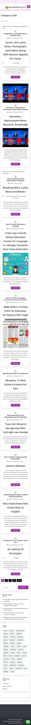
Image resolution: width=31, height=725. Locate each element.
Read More (15, 77)
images (5, 649)
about (5, 630)
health (12, 646)
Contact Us (6, 683)
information (13, 649)
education (20, 637)
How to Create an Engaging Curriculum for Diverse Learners (15, 299)
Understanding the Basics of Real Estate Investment (15, 495)
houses (19, 646)
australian (18, 633)
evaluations (20, 640)
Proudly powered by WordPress (12, 721)
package (19, 659)
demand (13, 637)
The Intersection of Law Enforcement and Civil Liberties (15, 416)
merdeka (10, 38)
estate (5, 640)
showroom (21, 665)
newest (24, 655)
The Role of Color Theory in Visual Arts (15, 541)
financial (12, 643)
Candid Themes (18, 723)
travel (25, 668)
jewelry (13, 652)
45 (14, 580)
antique (6, 633)
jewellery (6, 652)
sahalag (19, 662)
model (10, 655)
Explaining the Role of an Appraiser (15, 373)
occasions (6, 659)
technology (18, 668)
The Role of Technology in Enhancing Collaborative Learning (15, 108)
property (12, 662)
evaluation (12, 640)
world (12, 671)
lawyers (25, 652)
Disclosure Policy (7, 686)
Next (19, 580)
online (12, 659)
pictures (6, 662)
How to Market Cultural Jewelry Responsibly (15, 458)
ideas (24, 646)
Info (15, 31)
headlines (6, 646)
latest (18, 652)
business (6, 637)
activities (11, 630)
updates (6, 671)
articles (12, 633)
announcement (20, 630)
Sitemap (5, 689)
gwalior (19, 643)
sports (5, 668)
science (5, 665)
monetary (17, 655)
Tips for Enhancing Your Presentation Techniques (16, 179)
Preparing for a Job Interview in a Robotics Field (15, 34)
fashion (5, 643)
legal (5, 655)
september (12, 665)
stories (11, 668)
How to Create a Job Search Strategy (15, 225)
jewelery (21, 649)
